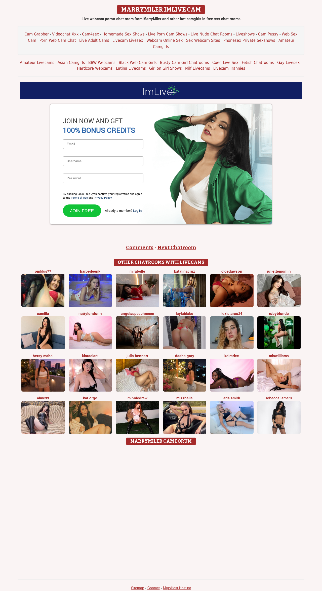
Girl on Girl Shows (165, 68)
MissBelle (184, 397)
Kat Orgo (90, 397)
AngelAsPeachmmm (137, 313)
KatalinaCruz (184, 271)
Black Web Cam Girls (138, 62)
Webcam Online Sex (164, 40)
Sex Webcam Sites (203, 40)
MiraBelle (137, 271)
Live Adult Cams (94, 40)
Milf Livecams (197, 68)
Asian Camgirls (71, 62)
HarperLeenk (90, 271)
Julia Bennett (137, 355)
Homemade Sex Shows (123, 34)
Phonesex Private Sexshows (249, 40)
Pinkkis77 (43, 271)
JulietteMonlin (279, 271)
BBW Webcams (101, 62)
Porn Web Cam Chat (57, 40)
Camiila (43, 313)
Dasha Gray (184, 355)
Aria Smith (231, 397)
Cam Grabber (36, 34)
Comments (139, 247)
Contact (153, 587)
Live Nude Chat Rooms (211, 34)
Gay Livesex (288, 62)
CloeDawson (231, 271)
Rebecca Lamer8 (279, 397)
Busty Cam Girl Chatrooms (184, 62)
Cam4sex (90, 34)
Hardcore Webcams (95, 68)
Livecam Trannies (229, 68)
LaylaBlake (184, 313)
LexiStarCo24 (231, 313)
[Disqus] (161, 510)
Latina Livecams (131, 68)
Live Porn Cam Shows (167, 34)
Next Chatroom (176, 247)
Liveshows (245, 34)
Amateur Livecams (37, 62)
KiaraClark (90, 355)
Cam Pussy (268, 34)
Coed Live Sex (225, 62)
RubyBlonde (279, 313)
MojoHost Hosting (177, 587)
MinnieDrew (137, 397)
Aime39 (43, 397)
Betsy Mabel (43, 355)
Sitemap (137, 587)
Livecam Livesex (127, 40)
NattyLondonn (90, 313)
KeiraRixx (231, 355)
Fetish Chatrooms (258, 62)
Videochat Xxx (65, 34)
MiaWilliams (279, 355)
